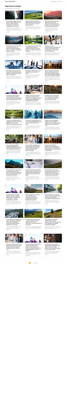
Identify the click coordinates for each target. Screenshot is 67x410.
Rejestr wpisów (53, 1)
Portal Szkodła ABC (10, 1)
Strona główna (59, 1)
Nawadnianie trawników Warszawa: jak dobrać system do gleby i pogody (33, 72)
